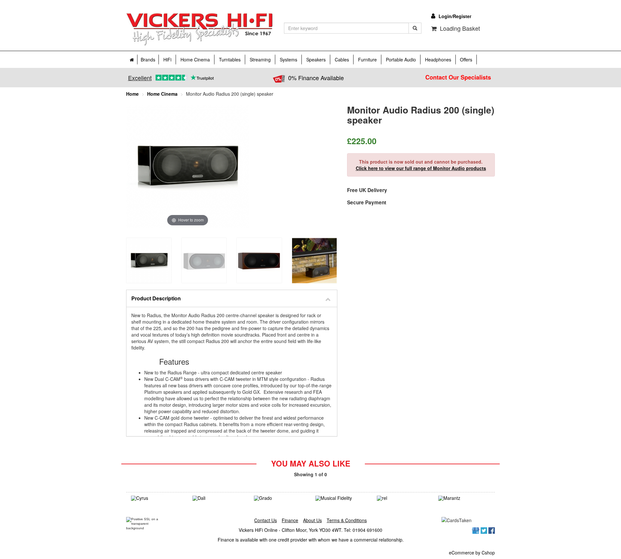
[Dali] (218, 498)
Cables (342, 59)
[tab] (231, 298)
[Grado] (279, 498)
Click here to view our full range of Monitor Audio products (421, 168)
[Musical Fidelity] (341, 498)
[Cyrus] (157, 498)
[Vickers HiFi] (199, 29)
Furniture (367, 59)
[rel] (402, 498)
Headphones (438, 59)
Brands (148, 59)
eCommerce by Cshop (472, 552)
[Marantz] (464, 498)
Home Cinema (195, 59)
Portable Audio (401, 59)
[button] (231, 298)
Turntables (230, 59)
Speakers (316, 59)
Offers (466, 59)
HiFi (167, 59)
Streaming (260, 59)
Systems (288, 59)
